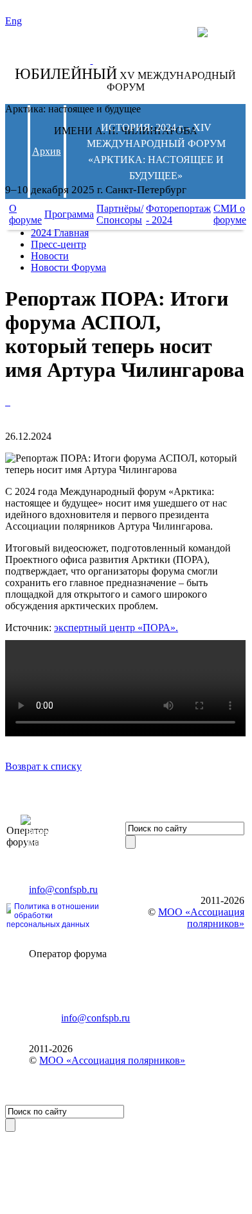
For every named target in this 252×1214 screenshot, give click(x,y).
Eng (13, 20)
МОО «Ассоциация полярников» (112, 1060)
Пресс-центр (58, 244)
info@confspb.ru (63, 889)
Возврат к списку (43, 766)
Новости (50, 255)
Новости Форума (68, 267)
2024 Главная (60, 232)
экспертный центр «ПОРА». (116, 627)
